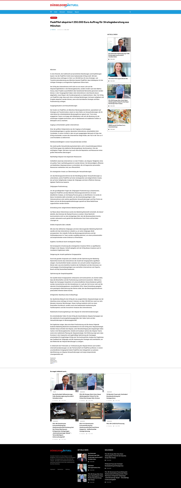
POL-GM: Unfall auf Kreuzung (115, 423)
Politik (55, 12)
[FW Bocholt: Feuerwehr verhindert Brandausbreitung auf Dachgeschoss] (117, 383)
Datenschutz (60, 469)
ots (53, 363)
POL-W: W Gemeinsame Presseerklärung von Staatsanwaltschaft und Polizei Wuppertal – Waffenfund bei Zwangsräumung (89, 427)
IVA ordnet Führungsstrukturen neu (118, 78)
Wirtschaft (62, 12)
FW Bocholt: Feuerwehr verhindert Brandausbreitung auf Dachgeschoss (117, 396)
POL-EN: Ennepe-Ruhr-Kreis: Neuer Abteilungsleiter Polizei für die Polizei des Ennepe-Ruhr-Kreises (118, 101)
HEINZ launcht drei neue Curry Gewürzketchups (116, 126)
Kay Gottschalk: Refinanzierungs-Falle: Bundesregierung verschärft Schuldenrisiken (119, 55)
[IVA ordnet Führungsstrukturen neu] (119, 70)
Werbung (68, 469)
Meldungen (69, 12)
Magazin (77, 12)
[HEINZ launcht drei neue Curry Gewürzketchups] (119, 116)
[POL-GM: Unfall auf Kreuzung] (117, 412)
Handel (110, 121)
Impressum (52, 469)
